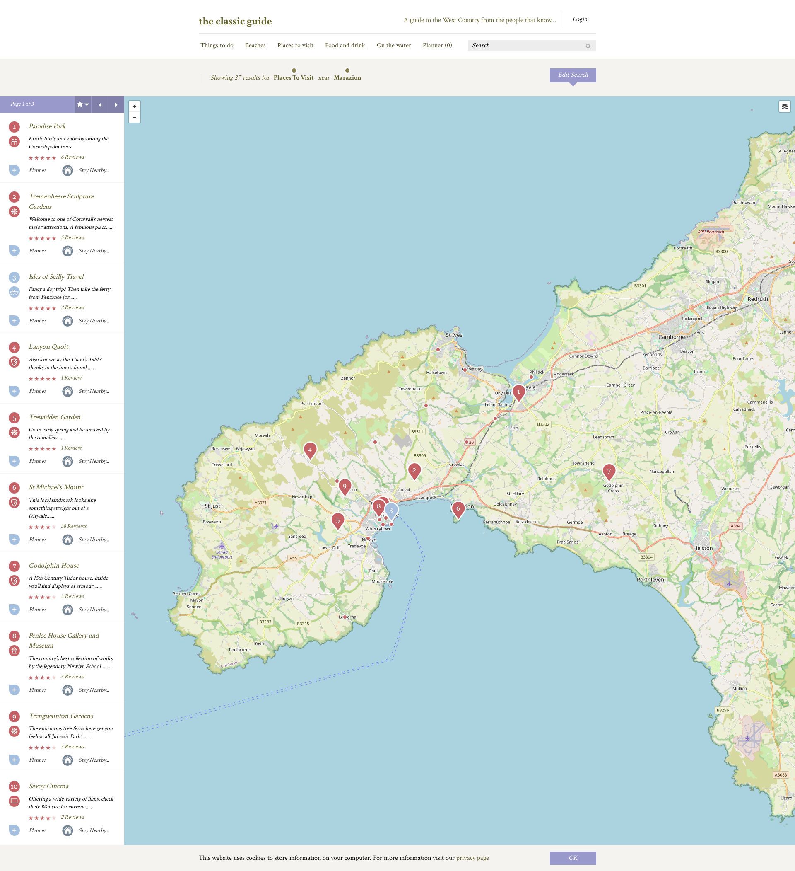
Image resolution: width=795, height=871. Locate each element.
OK (573, 858)
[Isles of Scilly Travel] (391, 512)
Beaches (255, 45)
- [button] (134, 117)
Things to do (217, 45)
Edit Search (573, 74)
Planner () (437, 45)
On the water (394, 45)
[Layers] (784, 106)
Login (579, 19)
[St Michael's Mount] (458, 510)
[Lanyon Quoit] (310, 451)
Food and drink (345, 45)
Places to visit (295, 45)
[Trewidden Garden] (338, 521)
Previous (100, 104)
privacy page (472, 858)
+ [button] (134, 106)
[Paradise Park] (519, 393)
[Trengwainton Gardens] (345, 487)
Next (116, 104)
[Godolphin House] (609, 473)
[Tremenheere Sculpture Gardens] (414, 472)
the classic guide (235, 21)
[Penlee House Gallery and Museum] (379, 508)
